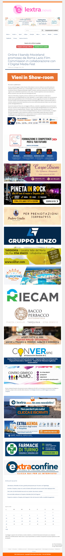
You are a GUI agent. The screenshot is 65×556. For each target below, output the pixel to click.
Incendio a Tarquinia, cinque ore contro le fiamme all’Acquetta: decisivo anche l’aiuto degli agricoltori (31, 488)
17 (6, 521)
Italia (37, 34)
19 (22, 521)
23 (53, 521)
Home (9, 549)
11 (14, 518)
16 (53, 518)
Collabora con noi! (22, 549)
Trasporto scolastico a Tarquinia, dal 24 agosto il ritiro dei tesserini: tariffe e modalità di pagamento (30, 497)
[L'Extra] (32, 9)
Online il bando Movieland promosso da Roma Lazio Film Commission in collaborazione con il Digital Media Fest (32, 59)
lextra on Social (23, 38)
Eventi (14, 34)
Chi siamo (14, 549)
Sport (20, 34)
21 (37, 521)
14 (37, 518)
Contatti (56, 34)
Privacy (15, 38)
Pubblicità (8, 38)
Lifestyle (32, 34)
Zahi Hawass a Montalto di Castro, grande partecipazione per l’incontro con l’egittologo (28, 485)
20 (29, 521)
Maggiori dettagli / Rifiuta (24, 46)
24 (6, 524)
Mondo (49, 34)
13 (29, 518)
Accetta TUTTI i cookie (41, 46)
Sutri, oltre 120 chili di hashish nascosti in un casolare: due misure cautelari (25, 491)
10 (6, 518)
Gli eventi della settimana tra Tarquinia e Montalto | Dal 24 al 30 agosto (23, 494)
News (7, 34)
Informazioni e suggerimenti (34, 549)
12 (22, 518)
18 (14, 521)
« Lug (6, 529)
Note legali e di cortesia (48, 549)
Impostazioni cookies (51, 30)
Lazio (43, 34)
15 (45, 518)
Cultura (25, 34)
